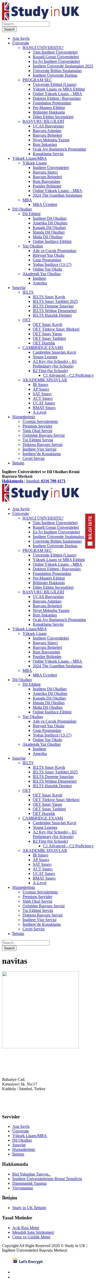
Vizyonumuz (22, 1188)
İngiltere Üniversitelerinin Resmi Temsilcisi (47, 1179)
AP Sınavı (41, 389)
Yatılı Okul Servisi (37, 431)
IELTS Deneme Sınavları (53, 306)
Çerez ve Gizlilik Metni (31, 1237)
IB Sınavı (40, 384)
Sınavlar (19, 287)
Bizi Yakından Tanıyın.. (31, 1174)
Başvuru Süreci (45, 172)
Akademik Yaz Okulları (42, 274)
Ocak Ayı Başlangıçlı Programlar (59, 149)
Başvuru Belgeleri (47, 135)
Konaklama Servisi (48, 154)
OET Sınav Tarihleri (49, 338)
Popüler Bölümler (47, 186)
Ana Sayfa (20, 38)
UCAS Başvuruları (48, 126)
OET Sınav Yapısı (47, 334)
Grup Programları (47, 260)
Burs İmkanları (45, 144)
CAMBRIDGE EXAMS (43, 347)
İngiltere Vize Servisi (39, 449)
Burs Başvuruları (46, 181)
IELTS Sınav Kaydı (49, 297)
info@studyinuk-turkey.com (24, 1107)
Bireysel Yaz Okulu (48, 255)
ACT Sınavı (42, 398)
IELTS (28, 292)
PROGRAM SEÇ (37, 80)
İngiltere (39, 278)
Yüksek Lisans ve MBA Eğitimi (59, 89)
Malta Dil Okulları (47, 237)
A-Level (39, 412)
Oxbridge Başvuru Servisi (44, 435)
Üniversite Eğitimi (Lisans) (54, 84)
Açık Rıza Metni (25, 1228)
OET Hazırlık (44, 343)
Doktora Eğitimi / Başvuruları (57, 98)
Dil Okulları (22, 209)
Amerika (40, 283)
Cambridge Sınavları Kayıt (54, 352)
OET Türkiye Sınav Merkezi (56, 329)
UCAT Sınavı (44, 403)
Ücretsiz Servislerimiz (40, 421)
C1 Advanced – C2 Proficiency (68, 375)
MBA (27, 200)
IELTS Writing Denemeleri (55, 310)
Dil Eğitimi (31, 214)
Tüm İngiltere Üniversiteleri (55, 52)
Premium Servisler (37, 426)
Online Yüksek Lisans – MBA (57, 94)
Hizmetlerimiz (23, 417)
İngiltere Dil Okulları (50, 218)
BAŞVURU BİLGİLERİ (43, 121)
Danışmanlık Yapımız (29, 1183)
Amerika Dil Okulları (50, 223)
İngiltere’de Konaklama (42, 454)
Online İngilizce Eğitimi (52, 241)
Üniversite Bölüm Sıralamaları (57, 70)
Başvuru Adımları (47, 130)
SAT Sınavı (42, 394)
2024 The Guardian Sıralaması (57, 195)
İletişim (18, 463)
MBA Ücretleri (45, 204)
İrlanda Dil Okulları (49, 232)
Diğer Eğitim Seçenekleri (53, 117)
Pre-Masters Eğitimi (49, 107)
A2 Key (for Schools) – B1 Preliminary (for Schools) (55, 363)
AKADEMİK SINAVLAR (45, 380)
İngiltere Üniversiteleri (51, 167)
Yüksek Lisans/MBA (29, 158)
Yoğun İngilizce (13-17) (52, 264)
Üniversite (20, 43)
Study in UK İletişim (29, 1208)
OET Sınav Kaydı (47, 324)
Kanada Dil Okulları (49, 227)
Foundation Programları (52, 103)
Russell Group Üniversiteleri (56, 57)
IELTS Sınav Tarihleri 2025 (55, 301)
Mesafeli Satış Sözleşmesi (33, 1232)
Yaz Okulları (33, 246)
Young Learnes (45, 357)
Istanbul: (46, 481)
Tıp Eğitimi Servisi (38, 440)
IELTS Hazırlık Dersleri (52, 315)
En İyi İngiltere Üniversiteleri (56, 61)
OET (27, 320)
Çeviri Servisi (34, 458)
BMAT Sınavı (44, 407)
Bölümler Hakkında (49, 112)
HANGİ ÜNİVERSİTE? (43, 47)
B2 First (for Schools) (50, 371)
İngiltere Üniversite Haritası (55, 75)
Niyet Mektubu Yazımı (51, 140)
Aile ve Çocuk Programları (54, 250)
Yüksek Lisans (35, 163)
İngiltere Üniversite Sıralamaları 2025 (63, 66)
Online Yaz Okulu (47, 269)
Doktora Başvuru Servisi (42, 444)
